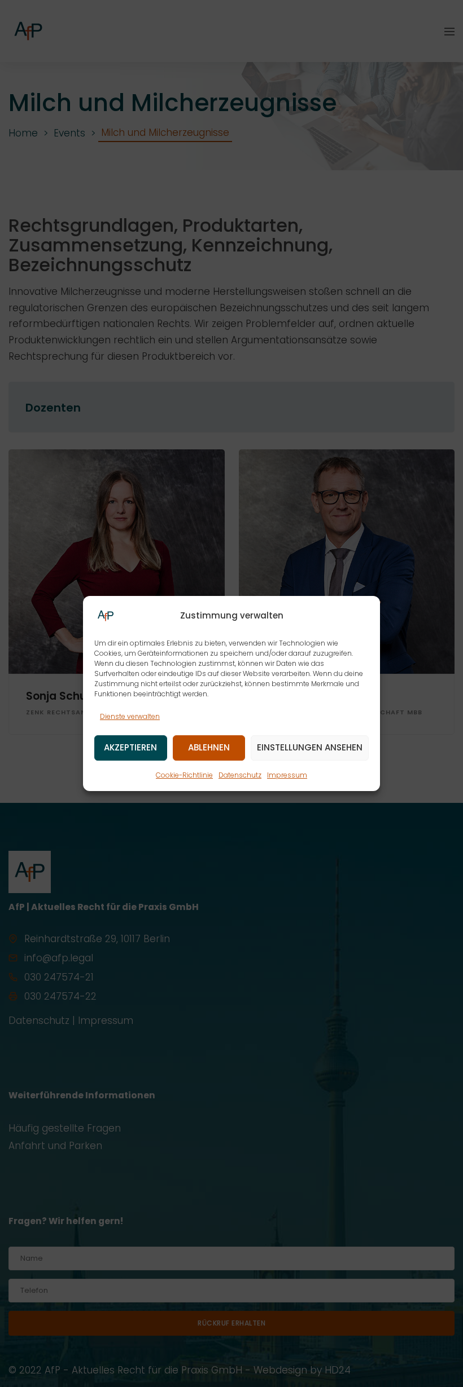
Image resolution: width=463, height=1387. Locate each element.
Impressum (287, 775)
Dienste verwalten (130, 716)
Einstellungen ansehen (309, 748)
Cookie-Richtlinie (184, 775)
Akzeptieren (130, 748)
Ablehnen (209, 748)
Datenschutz (240, 775)
